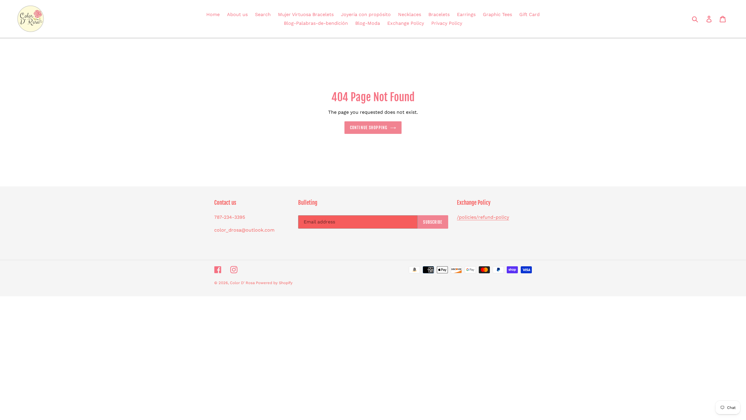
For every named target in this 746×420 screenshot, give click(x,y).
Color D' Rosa (243, 283)
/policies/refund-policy (483, 217)
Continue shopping (368, 127)
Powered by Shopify (274, 283)
